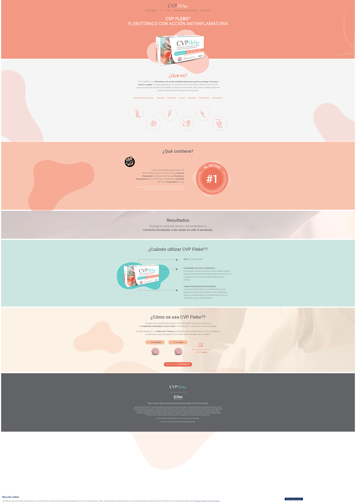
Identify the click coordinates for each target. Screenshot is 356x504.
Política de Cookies (213, 501)
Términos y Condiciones (168, 421)
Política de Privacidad (200, 501)
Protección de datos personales (185, 421)
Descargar (178, 364)
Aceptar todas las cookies (293, 499)
